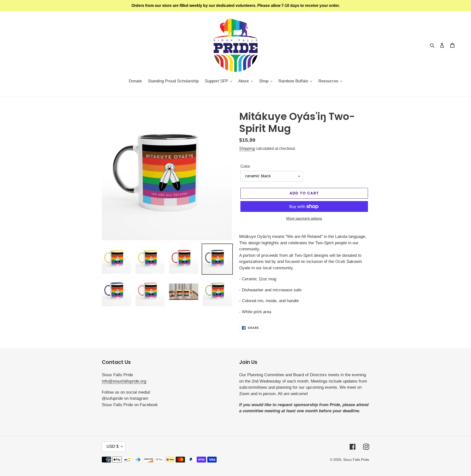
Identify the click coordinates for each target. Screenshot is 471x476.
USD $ (112, 446)
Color (245, 166)
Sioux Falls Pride (356, 460)
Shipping (247, 148)
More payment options (304, 218)
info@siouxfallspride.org (124, 381)
